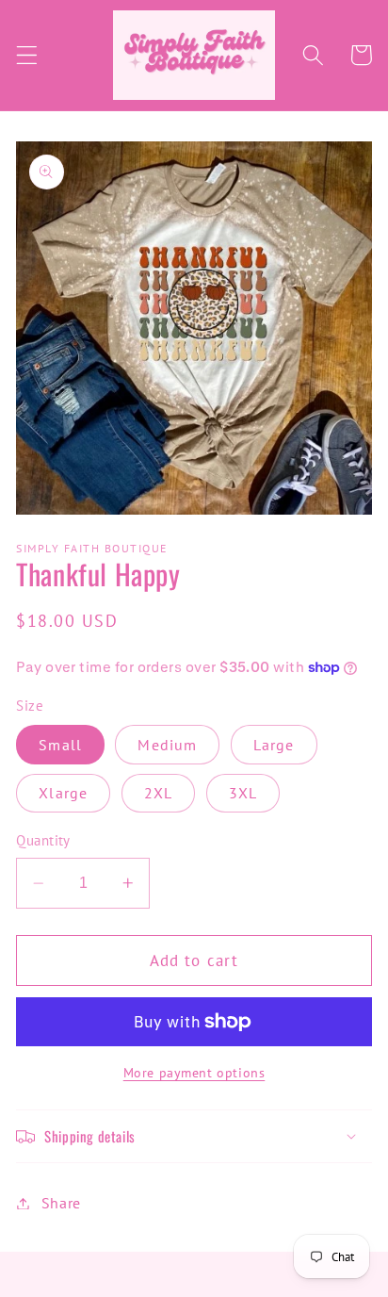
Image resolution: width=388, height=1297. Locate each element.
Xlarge (63, 792)
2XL (158, 792)
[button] (27, 55)
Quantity (43, 840)
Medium (167, 744)
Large (274, 744)
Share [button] (61, 1202)
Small (60, 744)
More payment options (194, 1072)
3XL (243, 792)
